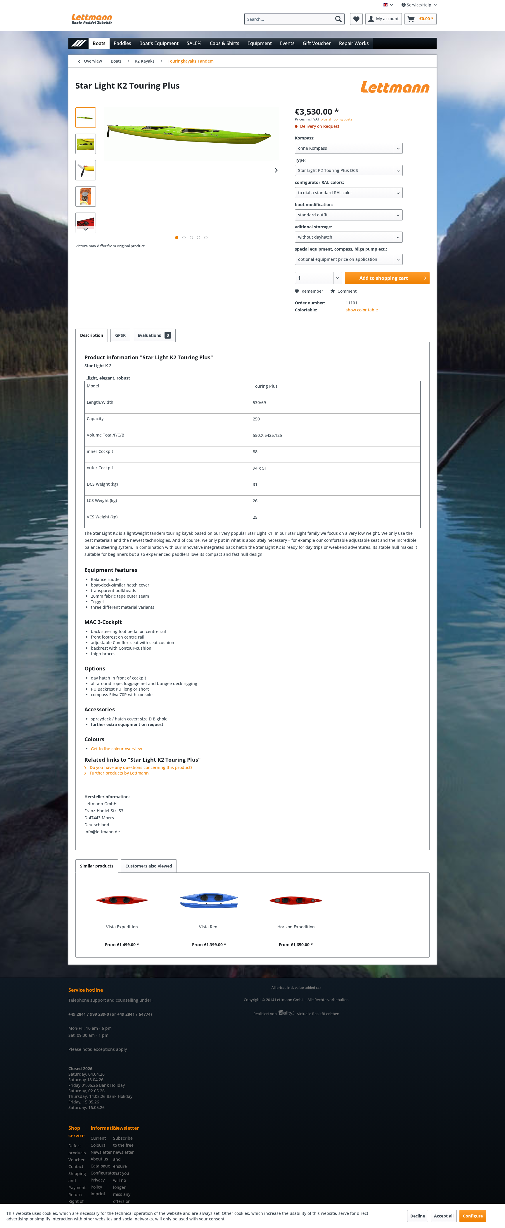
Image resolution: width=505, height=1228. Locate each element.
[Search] (338, 19)
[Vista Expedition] (122, 900)
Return (75, 1194)
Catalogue (100, 1166)
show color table (362, 310)
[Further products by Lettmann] (395, 91)
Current (98, 1138)
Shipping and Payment (77, 1180)
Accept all (444, 1216)
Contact (75, 1166)
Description (91, 335)
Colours (98, 1145)
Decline (417, 1216)
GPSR (120, 335)
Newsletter (100, 1152)
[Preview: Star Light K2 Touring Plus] (85, 117)
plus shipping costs (336, 119)
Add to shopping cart (383, 278)
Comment (346, 291)
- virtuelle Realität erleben (317, 1013)
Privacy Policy (98, 1183)
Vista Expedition (122, 926)
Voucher (76, 1160)
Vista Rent (209, 926)
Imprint (98, 1193)
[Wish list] (356, 19)
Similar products (96, 866)
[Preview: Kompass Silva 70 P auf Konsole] (85, 223)
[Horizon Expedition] (296, 900)
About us (99, 1159)
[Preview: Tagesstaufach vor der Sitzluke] (85, 196)
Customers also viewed (148, 866)
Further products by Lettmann (119, 773)
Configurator (100, 1173)
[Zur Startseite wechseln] (78, 43)
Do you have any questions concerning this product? (140, 767)
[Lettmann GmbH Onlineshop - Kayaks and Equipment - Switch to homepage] (91, 20)
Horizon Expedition (296, 926)
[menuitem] (295, 19)
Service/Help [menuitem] (419, 5)
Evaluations (153, 335)
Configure (473, 1216)
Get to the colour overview (116, 748)
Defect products (77, 1149)
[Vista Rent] (209, 900)
